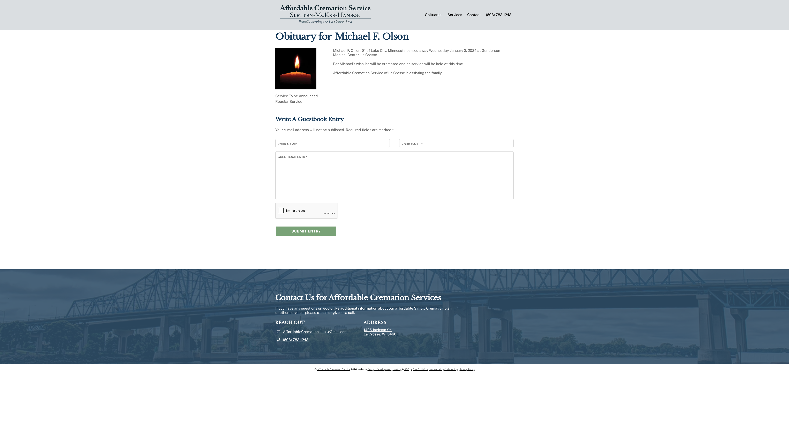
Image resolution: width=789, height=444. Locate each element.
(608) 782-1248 (498, 15)
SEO (406, 369)
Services (455, 15)
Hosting (397, 369)
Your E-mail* (412, 144)
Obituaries (433, 15)
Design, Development (379, 369)
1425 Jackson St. (378, 330)
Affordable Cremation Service (333, 369)
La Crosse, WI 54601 (381, 334)
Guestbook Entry (292, 156)
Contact (474, 15)
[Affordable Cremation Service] (325, 23)
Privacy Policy (467, 369)
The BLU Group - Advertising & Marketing (435, 369)
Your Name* (288, 144)
